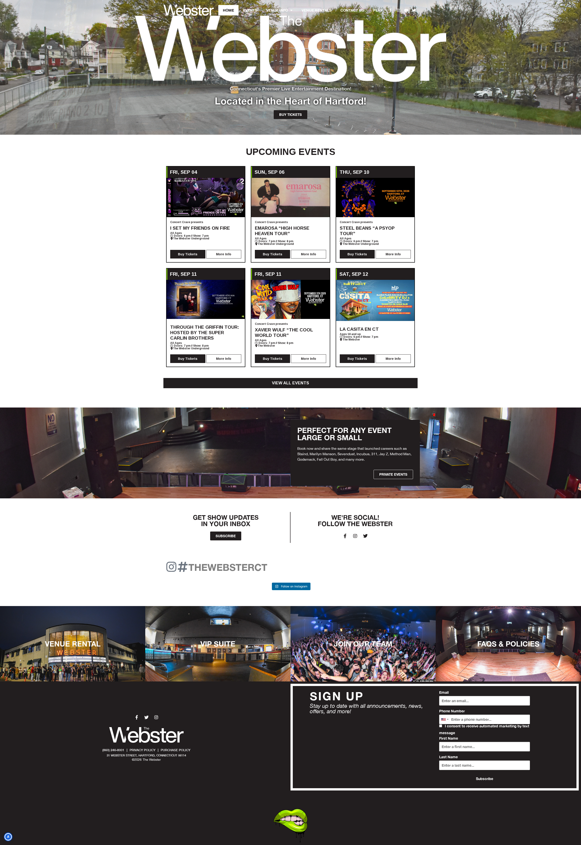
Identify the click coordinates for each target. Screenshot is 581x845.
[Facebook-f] (390, 10)
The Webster (266, 345)
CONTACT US (352, 10)
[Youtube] (406, 10)
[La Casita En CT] (375, 300)
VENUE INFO (277, 10)
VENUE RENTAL (73, 643)
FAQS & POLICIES (508, 643)
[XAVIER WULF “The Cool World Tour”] (290, 299)
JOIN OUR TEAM (363, 643)
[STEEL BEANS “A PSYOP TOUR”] (375, 197)
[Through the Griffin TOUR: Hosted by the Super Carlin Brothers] (206, 299)
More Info (223, 254)
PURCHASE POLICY (175, 750)
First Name (448, 738)
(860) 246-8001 (113, 750)
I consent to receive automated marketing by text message (484, 729)
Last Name (448, 757)
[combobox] (444, 719)
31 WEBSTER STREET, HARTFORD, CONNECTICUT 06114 (146, 755)
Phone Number (452, 711)
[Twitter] (414, 10)
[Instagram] (398, 10)
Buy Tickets (187, 254)
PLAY (377, 10)
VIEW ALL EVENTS (290, 383)
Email (444, 692)
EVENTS (250, 10)
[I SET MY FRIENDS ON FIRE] (206, 197)
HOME (228, 10)
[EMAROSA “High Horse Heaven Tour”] (290, 197)
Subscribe (484, 778)
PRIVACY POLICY (142, 750)
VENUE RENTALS (316, 10)
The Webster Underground (191, 238)
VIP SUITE (217, 643)
